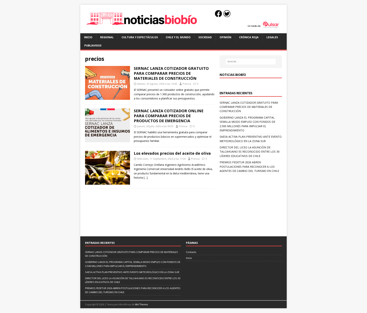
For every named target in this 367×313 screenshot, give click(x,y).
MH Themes (141, 304)
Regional (107, 37)
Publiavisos (92, 45)
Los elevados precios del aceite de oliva (172, 153)
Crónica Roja (249, 37)
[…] (146, 177)
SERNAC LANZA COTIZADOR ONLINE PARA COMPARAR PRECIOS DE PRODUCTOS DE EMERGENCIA (168, 115)
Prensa (187, 83)
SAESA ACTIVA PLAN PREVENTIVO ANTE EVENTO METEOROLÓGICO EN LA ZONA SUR (132, 272)
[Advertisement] (251, 203)
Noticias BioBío (233, 75)
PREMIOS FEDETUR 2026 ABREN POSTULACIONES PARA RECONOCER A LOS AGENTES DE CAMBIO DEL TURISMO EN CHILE (249, 166)
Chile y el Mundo (178, 37)
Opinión (225, 37)
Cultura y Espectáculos (140, 37)
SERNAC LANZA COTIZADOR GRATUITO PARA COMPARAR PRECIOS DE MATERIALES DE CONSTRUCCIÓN (171, 73)
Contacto (191, 252)
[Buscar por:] (251, 61)
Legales (272, 37)
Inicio (88, 37)
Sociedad (205, 37)
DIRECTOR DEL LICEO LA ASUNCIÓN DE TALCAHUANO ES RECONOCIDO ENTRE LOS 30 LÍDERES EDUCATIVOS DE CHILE (249, 152)
